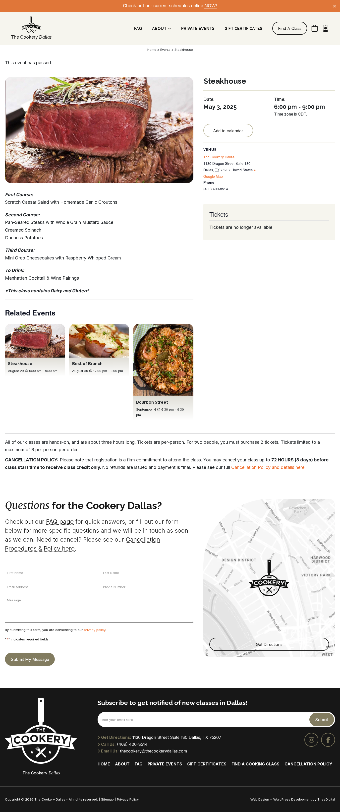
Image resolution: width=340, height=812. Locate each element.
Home (151, 50)
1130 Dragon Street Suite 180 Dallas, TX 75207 (176, 737)
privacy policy (94, 630)
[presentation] (35, 341)
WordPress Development (293, 799)
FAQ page (60, 521)
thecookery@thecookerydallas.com (153, 751)
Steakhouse (20, 363)
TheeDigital (326, 799)
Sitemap (107, 799)
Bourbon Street (152, 402)
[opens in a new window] (311, 740)
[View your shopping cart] (314, 28)
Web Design (259, 799)
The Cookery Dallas (218, 156)
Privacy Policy (128, 799)
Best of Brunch (87, 363)
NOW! (210, 5)
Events (165, 50)
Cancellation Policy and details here (267, 467)
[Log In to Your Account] (325, 28)
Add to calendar (228, 130)
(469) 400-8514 (132, 744)
